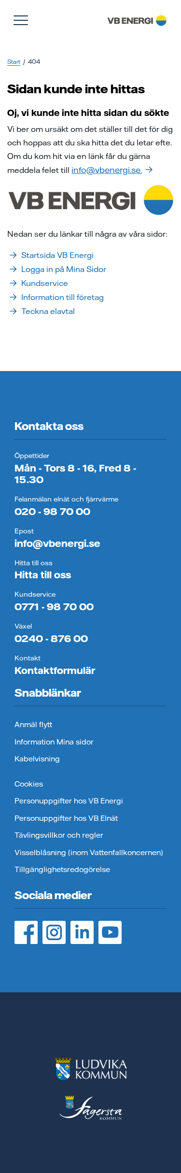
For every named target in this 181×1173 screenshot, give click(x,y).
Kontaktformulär (54, 670)
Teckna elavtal (48, 311)
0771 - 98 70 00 (54, 607)
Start (13, 61)
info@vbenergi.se (57, 543)
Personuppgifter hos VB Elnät (66, 818)
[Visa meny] (21, 20)
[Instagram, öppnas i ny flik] (54, 932)
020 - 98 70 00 (52, 511)
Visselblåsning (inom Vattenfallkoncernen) (88, 852)
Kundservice (44, 283)
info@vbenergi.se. (106, 170)
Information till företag (62, 297)
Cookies (28, 783)
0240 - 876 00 (51, 638)
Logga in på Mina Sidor (63, 269)
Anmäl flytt (33, 724)
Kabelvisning (37, 758)
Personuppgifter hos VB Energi (68, 800)
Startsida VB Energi (57, 255)
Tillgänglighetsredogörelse (62, 869)
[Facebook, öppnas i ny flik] (26, 932)
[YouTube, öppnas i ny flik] (110, 932)
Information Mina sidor (54, 741)
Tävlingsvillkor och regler (58, 835)
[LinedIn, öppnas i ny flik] (82, 932)
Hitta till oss (42, 575)
